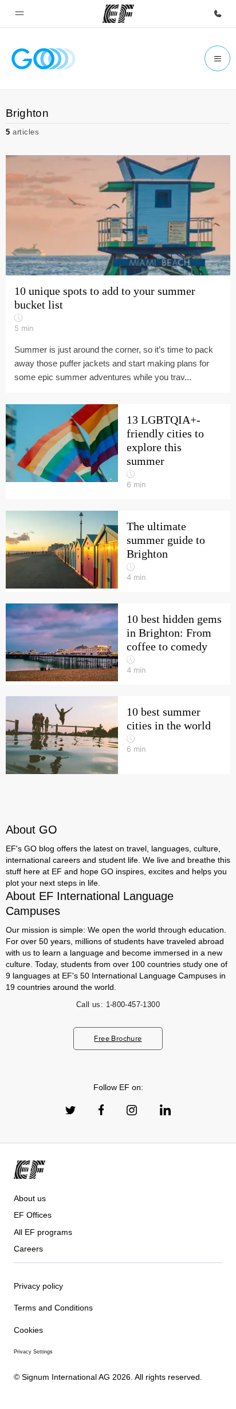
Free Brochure (117, 1038)
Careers (28, 1248)
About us (30, 1198)
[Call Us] (217, 13)
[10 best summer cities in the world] (118, 735)
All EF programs (43, 1232)
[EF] (118, 14)
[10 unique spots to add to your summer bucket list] (118, 215)
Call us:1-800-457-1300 (118, 1004)
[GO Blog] (43, 58)
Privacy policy (38, 1285)
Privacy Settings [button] (33, 1352)
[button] (19, 13)
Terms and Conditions (53, 1307)
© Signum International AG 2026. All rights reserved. (108, 1377)
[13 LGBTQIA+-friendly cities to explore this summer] (118, 451)
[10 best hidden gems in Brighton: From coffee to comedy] (118, 644)
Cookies (28, 1330)
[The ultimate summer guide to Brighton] (118, 551)
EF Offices (33, 1214)
